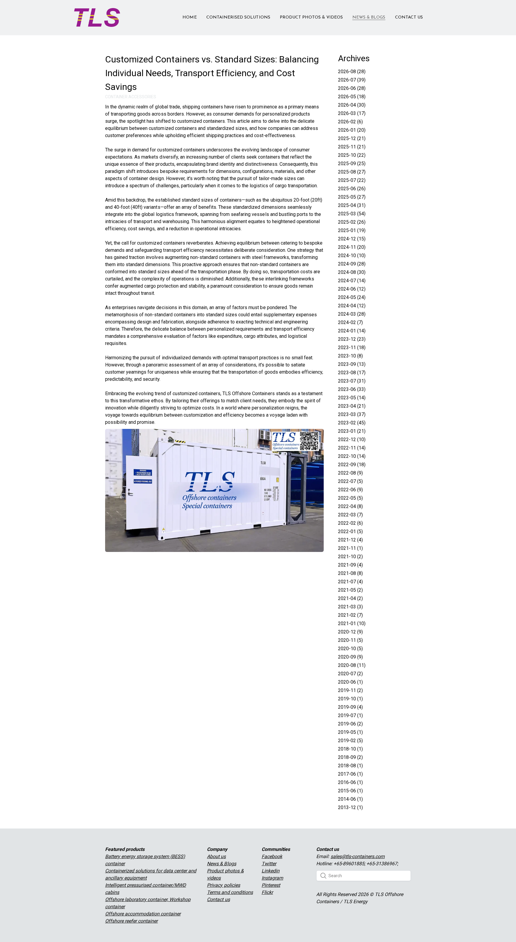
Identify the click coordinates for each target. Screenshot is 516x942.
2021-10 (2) (350, 556)
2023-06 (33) (352, 389)
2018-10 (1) (350, 749)
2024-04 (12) (352, 306)
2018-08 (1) (350, 765)
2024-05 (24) (352, 297)
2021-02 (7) (350, 615)
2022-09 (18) (352, 464)
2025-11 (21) (352, 147)
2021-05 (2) (350, 590)
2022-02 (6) (350, 523)
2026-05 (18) (352, 96)
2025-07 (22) (352, 180)
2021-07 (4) (350, 581)
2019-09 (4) (350, 707)
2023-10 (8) (350, 356)
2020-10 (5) (350, 648)
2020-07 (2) (350, 673)
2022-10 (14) (352, 456)
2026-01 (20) (352, 130)
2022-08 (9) (350, 473)
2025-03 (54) (352, 214)
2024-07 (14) (352, 280)
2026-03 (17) (352, 113)
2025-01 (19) (352, 230)
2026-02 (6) (350, 122)
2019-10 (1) (350, 699)
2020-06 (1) (350, 682)
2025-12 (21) (352, 138)
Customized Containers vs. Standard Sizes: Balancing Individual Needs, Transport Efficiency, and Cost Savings (212, 73)
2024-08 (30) (352, 272)
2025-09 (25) (352, 163)
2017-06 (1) (350, 774)
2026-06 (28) (352, 88)
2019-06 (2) (350, 724)
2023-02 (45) (352, 423)
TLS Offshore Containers (247, 393)
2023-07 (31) (352, 381)
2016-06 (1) (350, 782)
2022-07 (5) (350, 481)
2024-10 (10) (352, 255)
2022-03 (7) (350, 515)
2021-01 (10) (352, 623)
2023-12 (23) (352, 339)
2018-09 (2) (350, 757)
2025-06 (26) (352, 188)
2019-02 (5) (350, 740)
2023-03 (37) (352, 414)
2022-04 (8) (350, 506)
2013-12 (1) (350, 807)
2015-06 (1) (350, 791)
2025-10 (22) (352, 155)
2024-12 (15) (352, 239)
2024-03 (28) (352, 314)
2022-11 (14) (352, 448)
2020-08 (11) (352, 665)
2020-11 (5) (350, 640)
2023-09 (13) (352, 364)
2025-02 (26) (352, 222)
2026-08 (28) (352, 71)
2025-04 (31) (352, 205)
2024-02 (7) (350, 322)
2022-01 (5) (350, 531)
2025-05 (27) (352, 197)
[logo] (97, 17)
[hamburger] (127, 14)
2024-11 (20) (352, 247)
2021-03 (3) (350, 607)
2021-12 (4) (350, 540)
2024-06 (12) (352, 289)
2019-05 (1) (350, 732)
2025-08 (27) (352, 172)
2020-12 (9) (350, 632)
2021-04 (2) (350, 598)
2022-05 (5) (350, 498)
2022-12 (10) (352, 439)
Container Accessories (130, 96)
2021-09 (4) (350, 565)
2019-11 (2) (350, 690)
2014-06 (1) (350, 799)
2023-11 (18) (352, 347)
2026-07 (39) (352, 80)
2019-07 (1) (350, 715)
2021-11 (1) (350, 548)
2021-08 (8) (350, 573)
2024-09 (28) (352, 264)
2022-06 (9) (350, 490)
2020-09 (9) (350, 657)
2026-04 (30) (352, 105)
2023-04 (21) (352, 406)
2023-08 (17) (352, 372)
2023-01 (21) (352, 431)
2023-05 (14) (352, 398)
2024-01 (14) (352, 331)
